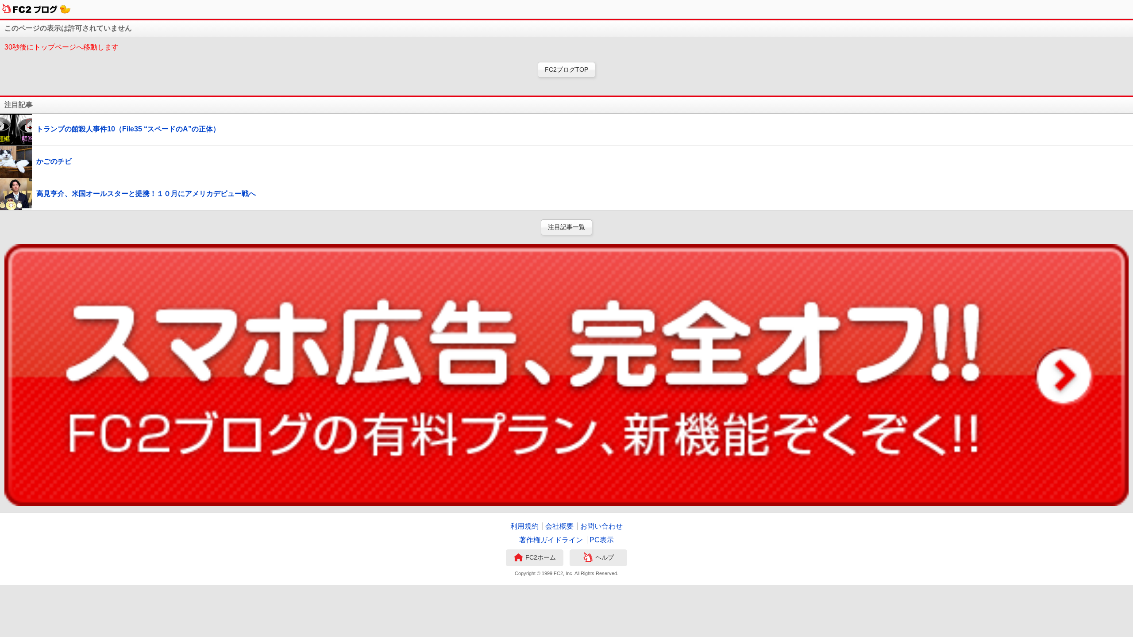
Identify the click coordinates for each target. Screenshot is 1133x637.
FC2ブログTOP (566, 69)
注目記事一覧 (566, 226)
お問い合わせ (601, 526)
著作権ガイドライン (551, 540)
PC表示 (602, 540)
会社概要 (559, 526)
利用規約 (524, 526)
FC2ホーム (540, 557)
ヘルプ (604, 557)
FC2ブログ (36, 9)
